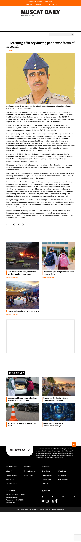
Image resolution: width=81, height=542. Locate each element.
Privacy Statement (30, 471)
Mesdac (61, 509)
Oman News (46, 471)
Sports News (62, 475)
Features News (63, 479)
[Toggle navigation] (9, 34)
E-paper (39, 4)
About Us (9, 471)
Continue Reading (12, 277)
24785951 (12, 503)
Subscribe (29, 4)
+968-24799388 (19, 500)
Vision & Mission (11, 475)
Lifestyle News (46, 479)
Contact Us (10, 479)
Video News (45, 484)
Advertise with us (11, 484)
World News (62, 471)
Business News (46, 475)
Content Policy (28, 475)
